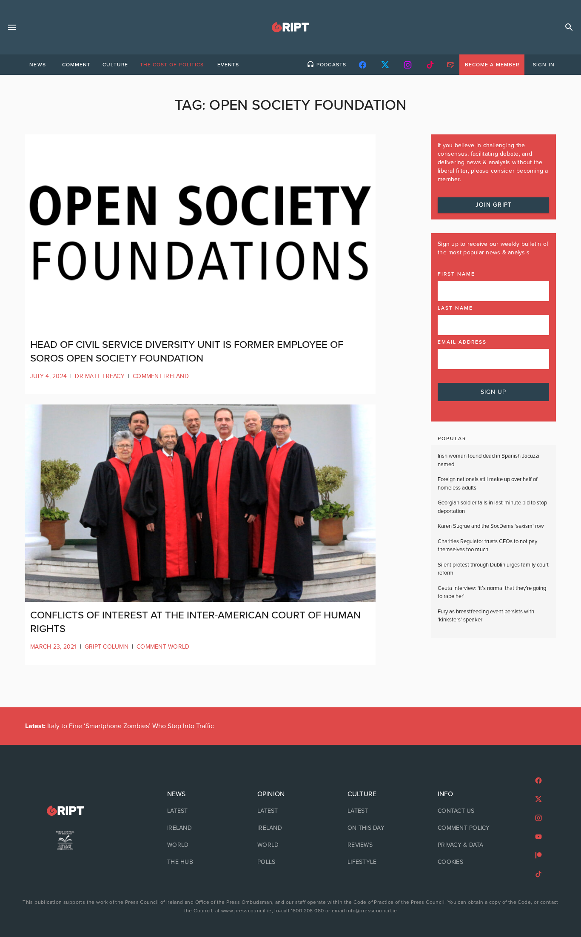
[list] (200, 828)
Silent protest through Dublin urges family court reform (493, 569)
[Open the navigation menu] (12, 27)
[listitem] (200, 811)
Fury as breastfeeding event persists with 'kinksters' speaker (486, 616)
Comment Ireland (161, 376)
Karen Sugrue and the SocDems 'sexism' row (491, 526)
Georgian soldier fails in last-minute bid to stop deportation (492, 507)
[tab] (37, 64)
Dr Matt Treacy (100, 376)
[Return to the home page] (65, 811)
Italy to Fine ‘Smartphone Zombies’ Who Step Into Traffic (119, 726)
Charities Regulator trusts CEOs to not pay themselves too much (487, 545)
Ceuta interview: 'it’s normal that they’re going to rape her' (492, 592)
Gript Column (106, 646)
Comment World (163, 646)
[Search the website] (569, 27)
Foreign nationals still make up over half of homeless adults (488, 483)
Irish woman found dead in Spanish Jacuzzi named (488, 460)
